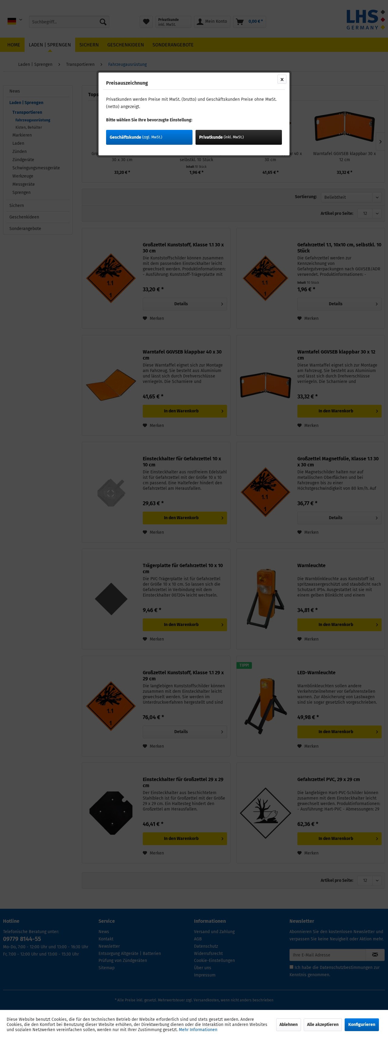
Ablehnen (288, 1024)
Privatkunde (221, 137)
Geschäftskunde (136, 137)
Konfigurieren (361, 1024)
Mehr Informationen (198, 1029)
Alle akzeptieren (323, 1024)
